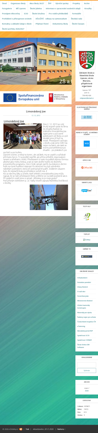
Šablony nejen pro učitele (86, 317)
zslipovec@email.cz (87, 98)
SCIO (26, 13)
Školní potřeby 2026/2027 (13, 29)
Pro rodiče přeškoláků (58, 13)
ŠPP (49, 3)
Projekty (76, 3)
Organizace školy (18, 3)
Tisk (27, 429)
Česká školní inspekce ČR (86, 322)
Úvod (4, 3)
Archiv (87, 3)
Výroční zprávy (62, 3)
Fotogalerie (7, 8)
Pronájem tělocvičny (11, 13)
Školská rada (76, 18)
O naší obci (81, 291)
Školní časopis (78, 24)
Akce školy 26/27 (37, 3)
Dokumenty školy (60, 24)
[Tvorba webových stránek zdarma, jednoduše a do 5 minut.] (20, 429)
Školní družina (38, 13)
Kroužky (88, 8)
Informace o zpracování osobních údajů (63, 8)
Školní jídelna (36, 8)
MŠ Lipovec (21, 8)
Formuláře (76, 13)
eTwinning (81, 326)
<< (80, 389)
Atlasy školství (82, 287)
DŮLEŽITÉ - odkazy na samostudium (51, 18)
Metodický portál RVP (85, 331)
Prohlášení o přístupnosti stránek (17, 18)
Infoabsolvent (82, 278)
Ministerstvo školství (84, 301)
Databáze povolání (84, 282)
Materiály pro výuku (84, 312)
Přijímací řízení (42, 24)
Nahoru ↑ (61, 429)
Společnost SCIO (83, 335)
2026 (87, 391)
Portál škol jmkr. (83, 296)
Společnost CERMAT (84, 340)
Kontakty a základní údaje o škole (17, 24)
